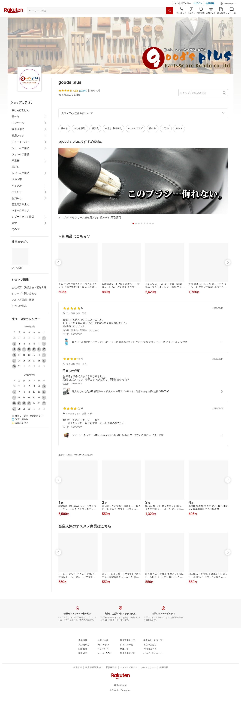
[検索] (169, 10)
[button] (229, 3)
